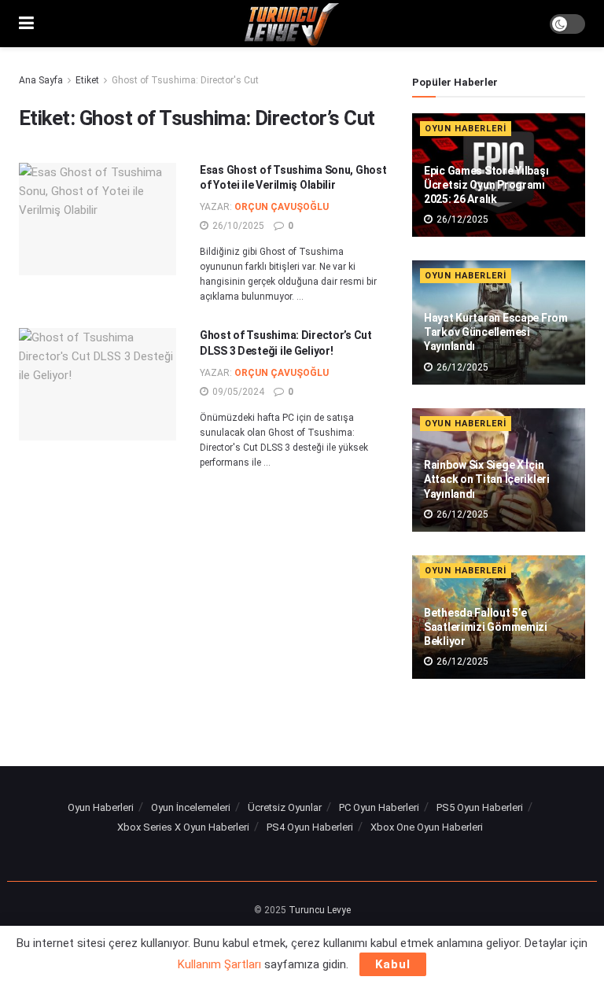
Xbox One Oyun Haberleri (426, 827)
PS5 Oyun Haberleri (479, 807)
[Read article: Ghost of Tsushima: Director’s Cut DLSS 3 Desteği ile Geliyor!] (97, 384)
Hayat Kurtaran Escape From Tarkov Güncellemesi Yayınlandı (496, 331)
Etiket (87, 80)
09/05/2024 (237, 391)
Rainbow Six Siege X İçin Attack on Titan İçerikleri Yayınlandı (487, 479)
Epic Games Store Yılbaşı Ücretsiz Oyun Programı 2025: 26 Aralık (486, 184)
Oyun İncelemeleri (190, 807)
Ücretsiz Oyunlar (285, 807)
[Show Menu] (26, 23)
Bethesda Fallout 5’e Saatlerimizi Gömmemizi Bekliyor (485, 626)
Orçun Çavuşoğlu (281, 206)
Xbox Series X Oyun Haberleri (183, 827)
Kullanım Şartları (219, 964)
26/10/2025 (237, 225)
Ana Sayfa (41, 80)
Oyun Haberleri (465, 128)
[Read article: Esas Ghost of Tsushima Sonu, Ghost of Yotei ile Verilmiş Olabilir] (97, 219)
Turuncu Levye (320, 910)
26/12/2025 (461, 219)
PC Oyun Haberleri (379, 807)
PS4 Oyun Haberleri (310, 827)
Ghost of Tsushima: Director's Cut (185, 80)
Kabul (393, 964)
